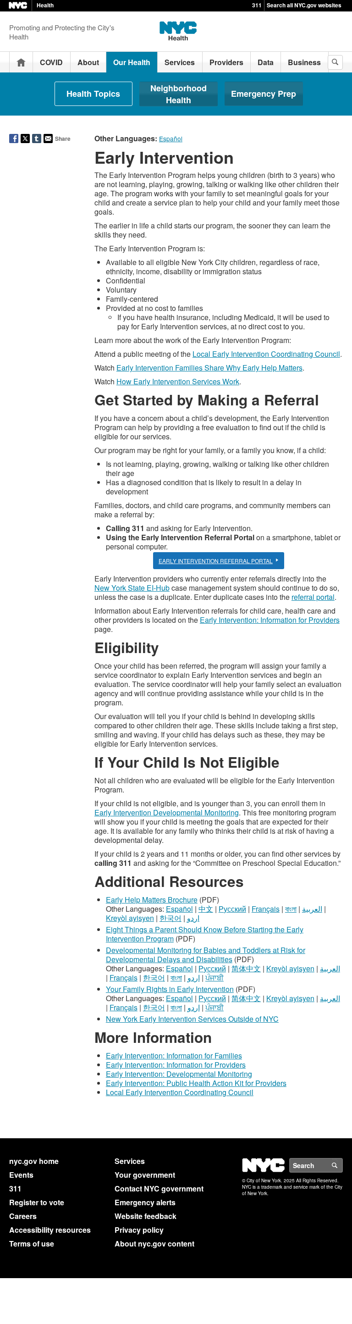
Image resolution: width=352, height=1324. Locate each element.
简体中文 (246, 968)
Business (304, 62)
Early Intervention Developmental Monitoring (166, 812)
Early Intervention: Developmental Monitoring (179, 1074)
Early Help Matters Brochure (152, 899)
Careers (23, 1216)
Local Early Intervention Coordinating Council (266, 354)
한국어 (171, 918)
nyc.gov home (34, 1161)
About (88, 62)
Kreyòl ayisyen (130, 918)
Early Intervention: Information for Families (174, 1055)
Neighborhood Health (178, 94)
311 (257, 5)
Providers (226, 62)
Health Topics (93, 94)
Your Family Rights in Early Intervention (170, 989)
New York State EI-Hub (132, 587)
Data (266, 62)
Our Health (131, 62)
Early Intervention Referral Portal (216, 561)
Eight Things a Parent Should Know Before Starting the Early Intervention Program (204, 934)
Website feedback (145, 1216)
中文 (205, 908)
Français (266, 908)
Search (342, 1165)
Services (180, 62)
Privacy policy (139, 1229)
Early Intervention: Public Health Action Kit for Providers (196, 1083)
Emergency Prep (263, 94)
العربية (312, 908)
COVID (51, 62)
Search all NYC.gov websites (304, 5)
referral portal (313, 597)
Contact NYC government (159, 1188)
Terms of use (31, 1243)
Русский (232, 908)
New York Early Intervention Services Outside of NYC (192, 1019)
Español (179, 908)
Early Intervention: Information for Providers (270, 620)
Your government (145, 1174)
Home (21, 62)
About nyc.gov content (154, 1243)
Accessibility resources (50, 1229)
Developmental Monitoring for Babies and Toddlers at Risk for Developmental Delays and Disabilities (205, 954)
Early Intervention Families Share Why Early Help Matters (209, 367)
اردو (193, 918)
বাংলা (291, 908)
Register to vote (36, 1202)
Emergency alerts (145, 1202)
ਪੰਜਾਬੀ (214, 977)
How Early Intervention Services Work (177, 381)
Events (21, 1174)
